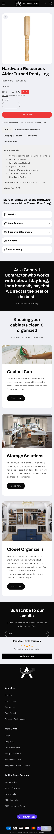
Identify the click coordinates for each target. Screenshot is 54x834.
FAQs (7, 736)
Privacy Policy (11, 794)
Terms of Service (12, 788)
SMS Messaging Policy (15, 806)
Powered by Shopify (36, 832)
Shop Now (9, 742)
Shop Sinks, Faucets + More (17, 766)
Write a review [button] (27, 656)
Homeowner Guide (13, 760)
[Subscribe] (46, 634)
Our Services (10, 701)
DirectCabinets (22, 832)
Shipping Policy (12, 800)
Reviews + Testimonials (15, 719)
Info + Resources (12, 748)
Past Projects (11, 713)
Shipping (5, 95)
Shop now (16, 398)
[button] (3, 3)
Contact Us (10, 707)
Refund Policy (11, 782)
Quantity (5, 100)
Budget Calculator (13, 754)
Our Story (9, 695)
